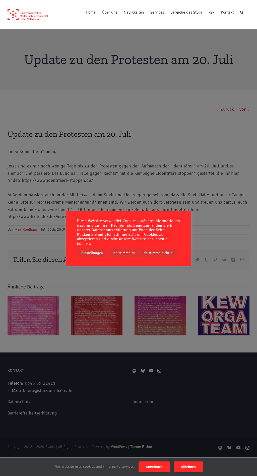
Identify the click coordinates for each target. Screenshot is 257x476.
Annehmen (154, 466)
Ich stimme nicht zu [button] (158, 253)
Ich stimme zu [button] (124, 253)
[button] (241, 12)
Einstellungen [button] (92, 253)
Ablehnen (188, 466)
